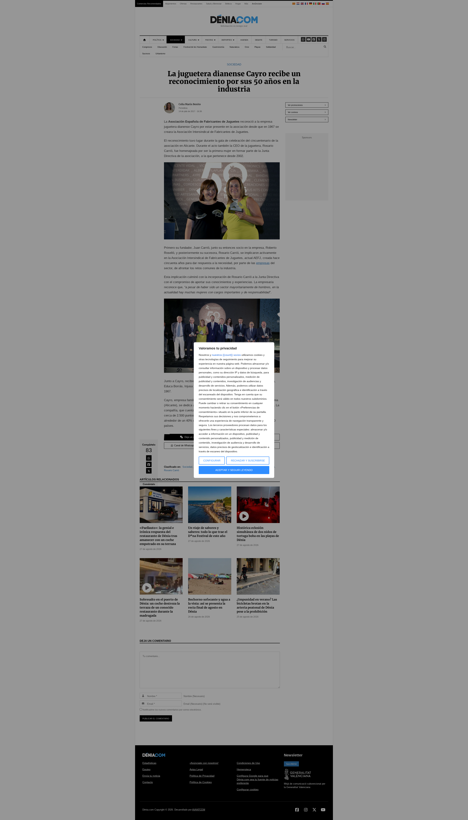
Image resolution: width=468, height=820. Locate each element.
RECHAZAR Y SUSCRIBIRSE (248, 460)
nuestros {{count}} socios (226, 354)
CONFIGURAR (211, 460)
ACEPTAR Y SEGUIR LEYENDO (234, 470)
